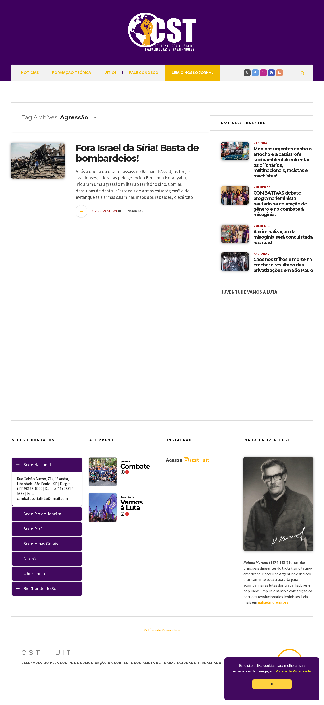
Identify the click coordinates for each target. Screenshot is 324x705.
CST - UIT (47, 652)
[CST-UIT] (162, 31)
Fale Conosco (143, 72)
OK (272, 684)
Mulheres (262, 187)
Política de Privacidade (293, 671)
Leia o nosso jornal (192, 72)
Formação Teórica (71, 72)
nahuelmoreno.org (273, 602)
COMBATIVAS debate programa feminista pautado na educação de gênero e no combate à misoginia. (280, 204)
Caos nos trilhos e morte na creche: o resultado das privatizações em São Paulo (283, 265)
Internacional (130, 211)
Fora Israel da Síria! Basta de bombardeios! (137, 153)
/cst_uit (199, 459)
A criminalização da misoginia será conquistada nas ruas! (283, 237)
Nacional (261, 143)
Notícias (30, 72)
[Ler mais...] (81, 211)
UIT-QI (110, 72)
